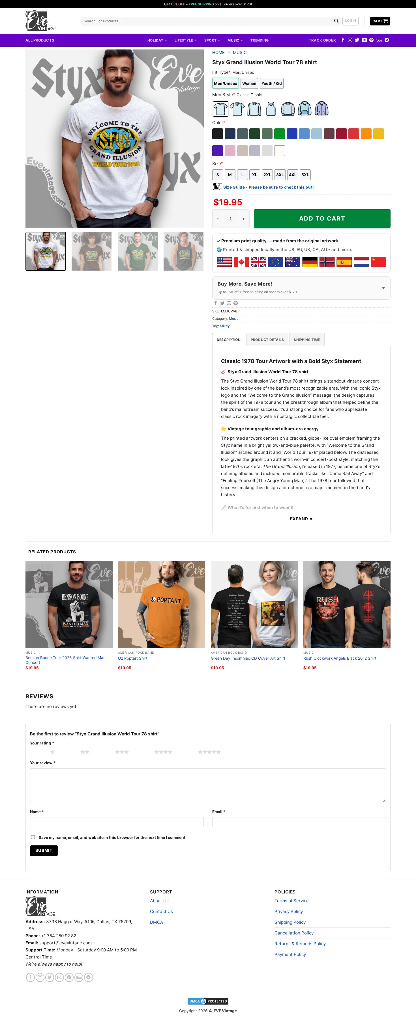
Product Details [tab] (267, 340)
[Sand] (243, 150)
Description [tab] (229, 340)
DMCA (156, 922)
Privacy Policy (289, 911)
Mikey (225, 326)
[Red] (354, 133)
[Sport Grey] (255, 150)
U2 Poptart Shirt (132, 658)
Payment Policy (290, 954)
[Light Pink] (230, 150)
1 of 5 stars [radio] (38, 752)
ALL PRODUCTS (39, 40)
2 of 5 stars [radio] (68, 752)
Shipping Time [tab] (307, 340)
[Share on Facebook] (215, 303)
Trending (259, 40)
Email (219, 811)
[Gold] (379, 133)
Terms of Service (292, 900)
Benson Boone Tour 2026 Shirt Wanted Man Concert (65, 660)
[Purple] (218, 150)
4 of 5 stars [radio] (142, 752)
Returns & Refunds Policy (300, 943)
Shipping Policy (290, 922)
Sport (210, 40)
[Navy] (230, 133)
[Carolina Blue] (304, 133)
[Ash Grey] (267, 150)
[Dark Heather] (243, 133)
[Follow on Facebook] (343, 40)
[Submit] (336, 20)
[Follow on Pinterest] (371, 40)
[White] (280, 150)
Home (218, 52)
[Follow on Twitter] (357, 40)
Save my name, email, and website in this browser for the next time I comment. (112, 837)
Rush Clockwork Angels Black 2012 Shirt (339, 658)
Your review (43, 763)
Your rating (42, 743)
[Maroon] (329, 133)
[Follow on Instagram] (350, 40)
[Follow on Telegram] (387, 40)
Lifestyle (184, 40)
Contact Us (161, 911)
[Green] (280, 133)
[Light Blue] (317, 133)
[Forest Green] (255, 133)
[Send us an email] (364, 40)
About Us (159, 900)
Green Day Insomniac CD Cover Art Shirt (248, 658)
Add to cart (322, 218)
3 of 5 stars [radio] (103, 752)
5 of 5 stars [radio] (186, 752)
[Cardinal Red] (342, 133)
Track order (322, 40)
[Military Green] (267, 133)
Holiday (155, 40)
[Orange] (366, 133)
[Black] (218, 133)
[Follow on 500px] (379, 40)
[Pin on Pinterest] (235, 303)
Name (37, 811)
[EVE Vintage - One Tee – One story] (48, 21)
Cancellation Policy (294, 933)
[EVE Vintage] (40, 906)
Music (233, 40)
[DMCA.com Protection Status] (208, 1000)
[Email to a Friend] (229, 303)
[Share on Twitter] (222, 303)
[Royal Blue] (292, 133)
